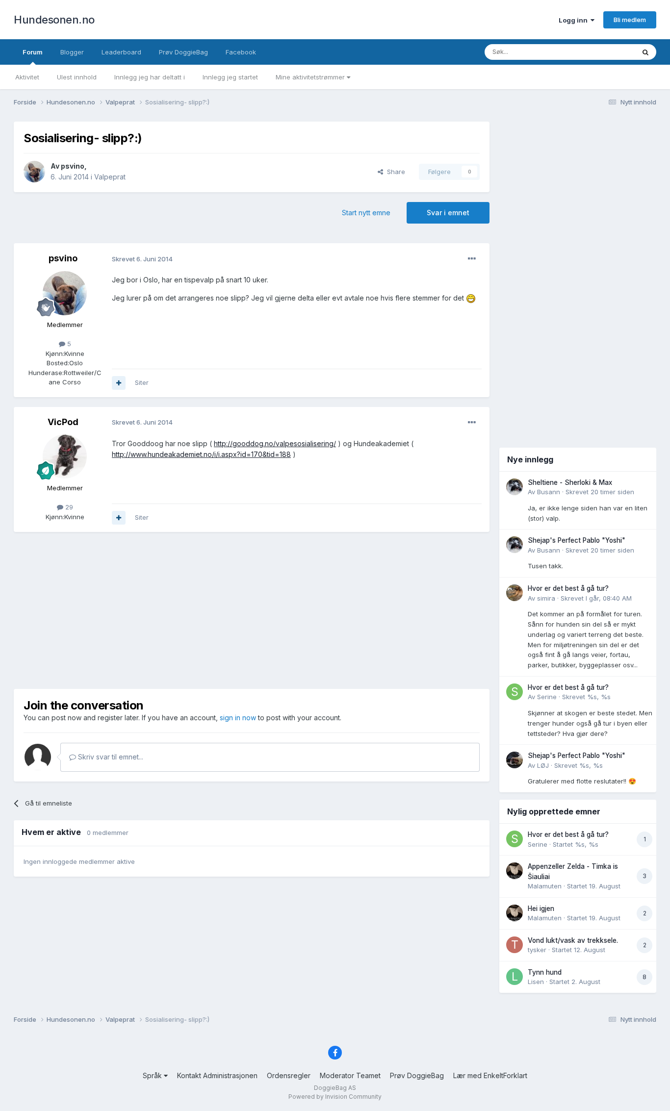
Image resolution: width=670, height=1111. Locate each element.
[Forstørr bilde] (471, 298)
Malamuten (545, 886)
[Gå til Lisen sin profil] (514, 976)
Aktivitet (27, 77)
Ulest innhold (77, 77)
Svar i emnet (448, 212)
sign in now (238, 717)
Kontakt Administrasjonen (217, 1075)
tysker (537, 950)
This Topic (606, 51)
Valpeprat (110, 177)
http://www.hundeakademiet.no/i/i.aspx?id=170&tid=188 (201, 454)
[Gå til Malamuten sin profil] (514, 870)
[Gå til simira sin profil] (514, 592)
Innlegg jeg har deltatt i (149, 77)
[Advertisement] (251, 610)
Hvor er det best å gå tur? (568, 588)
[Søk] (645, 52)
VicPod (63, 422)
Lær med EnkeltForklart (490, 1075)
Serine (547, 697)
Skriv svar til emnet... (109, 757)
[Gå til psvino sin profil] (34, 171)
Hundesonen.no (54, 19)
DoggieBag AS (335, 1087)
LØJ (543, 765)
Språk (153, 1075)
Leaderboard (121, 52)
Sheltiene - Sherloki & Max (570, 482)
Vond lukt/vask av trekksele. (573, 940)
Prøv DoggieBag (183, 52)
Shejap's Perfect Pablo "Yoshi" (576, 540)
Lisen (536, 981)
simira (546, 598)
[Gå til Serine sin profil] (514, 691)
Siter (142, 382)
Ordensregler (288, 1075)
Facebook (241, 52)
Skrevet (600, 492)
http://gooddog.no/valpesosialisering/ (275, 443)
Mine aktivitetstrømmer (311, 77)
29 (68, 507)
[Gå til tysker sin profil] (514, 944)
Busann (548, 492)
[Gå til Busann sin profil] (514, 487)
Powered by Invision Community (335, 1096)
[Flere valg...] (472, 259)
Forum (33, 52)
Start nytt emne (366, 212)
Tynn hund (545, 972)
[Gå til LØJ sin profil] (514, 760)
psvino (72, 166)
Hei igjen (541, 908)
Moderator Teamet (350, 1075)
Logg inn (575, 20)
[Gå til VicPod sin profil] (65, 456)
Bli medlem (630, 20)
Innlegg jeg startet (230, 77)
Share (394, 172)
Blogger (72, 52)
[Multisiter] (119, 383)
